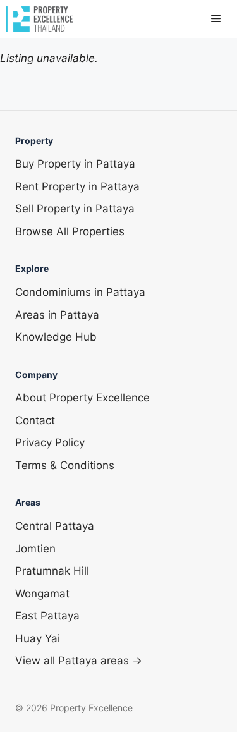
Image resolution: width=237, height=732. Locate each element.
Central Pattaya (54, 526)
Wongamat (42, 593)
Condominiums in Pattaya (80, 292)
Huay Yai (37, 638)
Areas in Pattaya (57, 314)
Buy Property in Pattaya (75, 163)
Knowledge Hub (56, 337)
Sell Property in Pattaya (75, 208)
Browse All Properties (70, 231)
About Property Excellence (82, 397)
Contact (35, 420)
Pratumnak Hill (52, 570)
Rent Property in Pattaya (77, 186)
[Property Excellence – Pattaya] (39, 19)
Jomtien (35, 548)
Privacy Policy (50, 442)
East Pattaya (47, 615)
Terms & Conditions (64, 465)
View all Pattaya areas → (78, 660)
